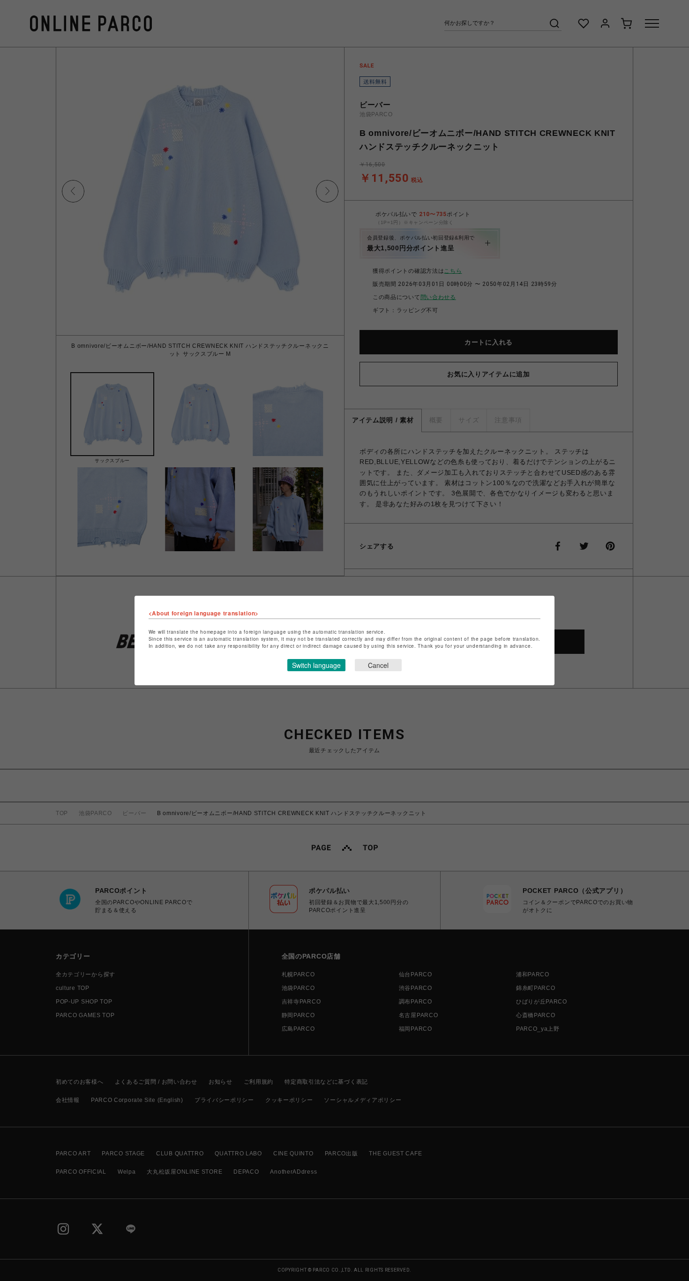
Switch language (316, 665)
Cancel (378, 665)
